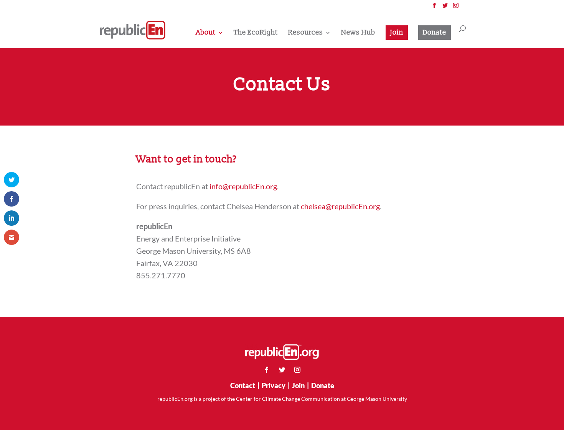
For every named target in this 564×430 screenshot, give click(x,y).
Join (396, 32)
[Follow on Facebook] (267, 370)
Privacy (273, 385)
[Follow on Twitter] (282, 370)
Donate (434, 32)
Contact (242, 385)
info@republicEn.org (243, 186)
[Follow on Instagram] (297, 370)
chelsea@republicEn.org (340, 206)
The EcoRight (256, 33)
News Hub (358, 33)
